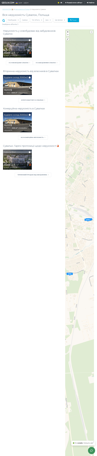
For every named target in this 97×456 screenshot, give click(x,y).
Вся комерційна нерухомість (33, 137)
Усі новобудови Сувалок (19, 62)
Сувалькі (7, 43)
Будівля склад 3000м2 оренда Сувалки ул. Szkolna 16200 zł (16, 79)
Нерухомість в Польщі (22, 9)
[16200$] (89, 221)
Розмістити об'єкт (74, 3)
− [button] (67, 35)
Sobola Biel (10, 40)
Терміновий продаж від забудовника (33, 175)
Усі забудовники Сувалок (46, 62)
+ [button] (67, 32)
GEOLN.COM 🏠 (7, 9)
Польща (13, 43)
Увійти (91, 3)
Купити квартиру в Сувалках (33, 100)
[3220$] (69, 276)
